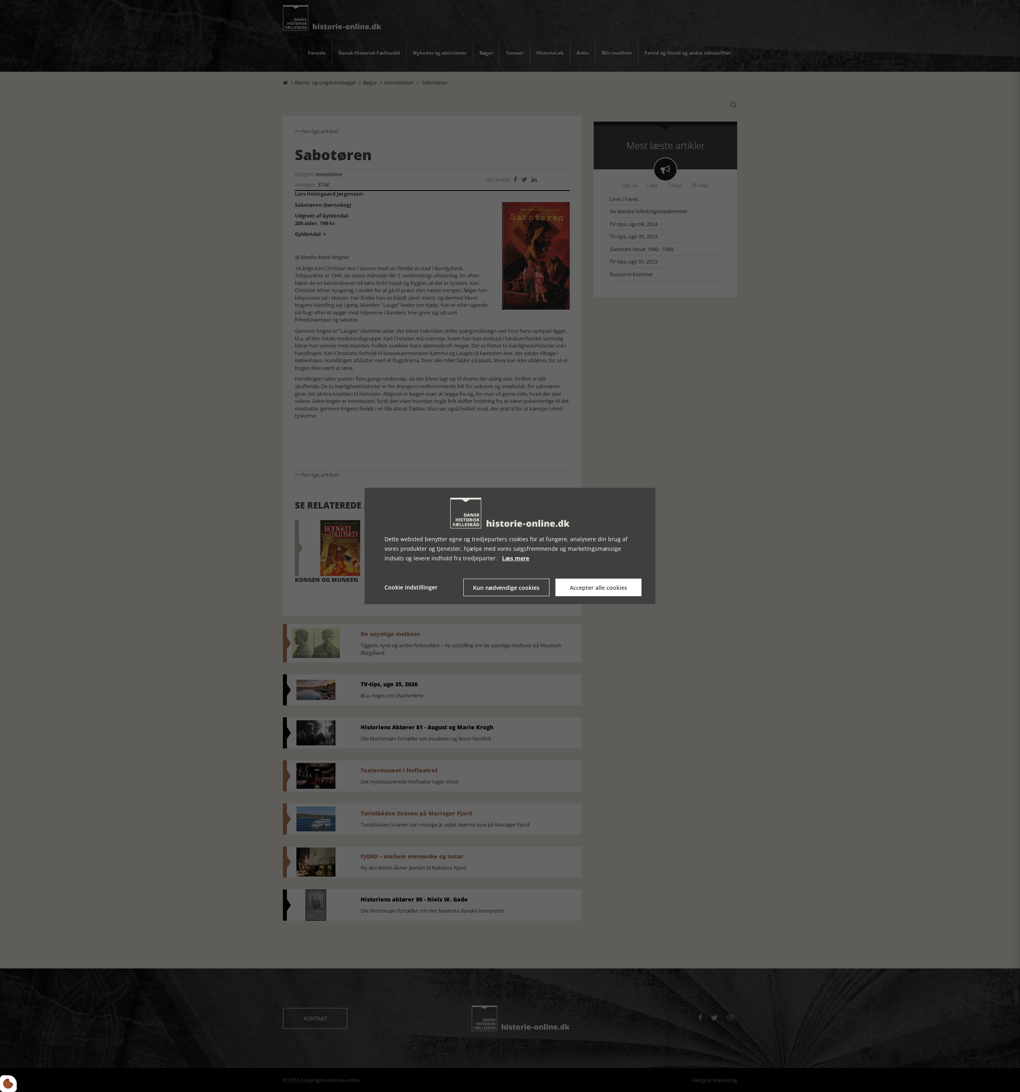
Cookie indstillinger (410, 587)
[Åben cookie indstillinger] (8, 1083)
